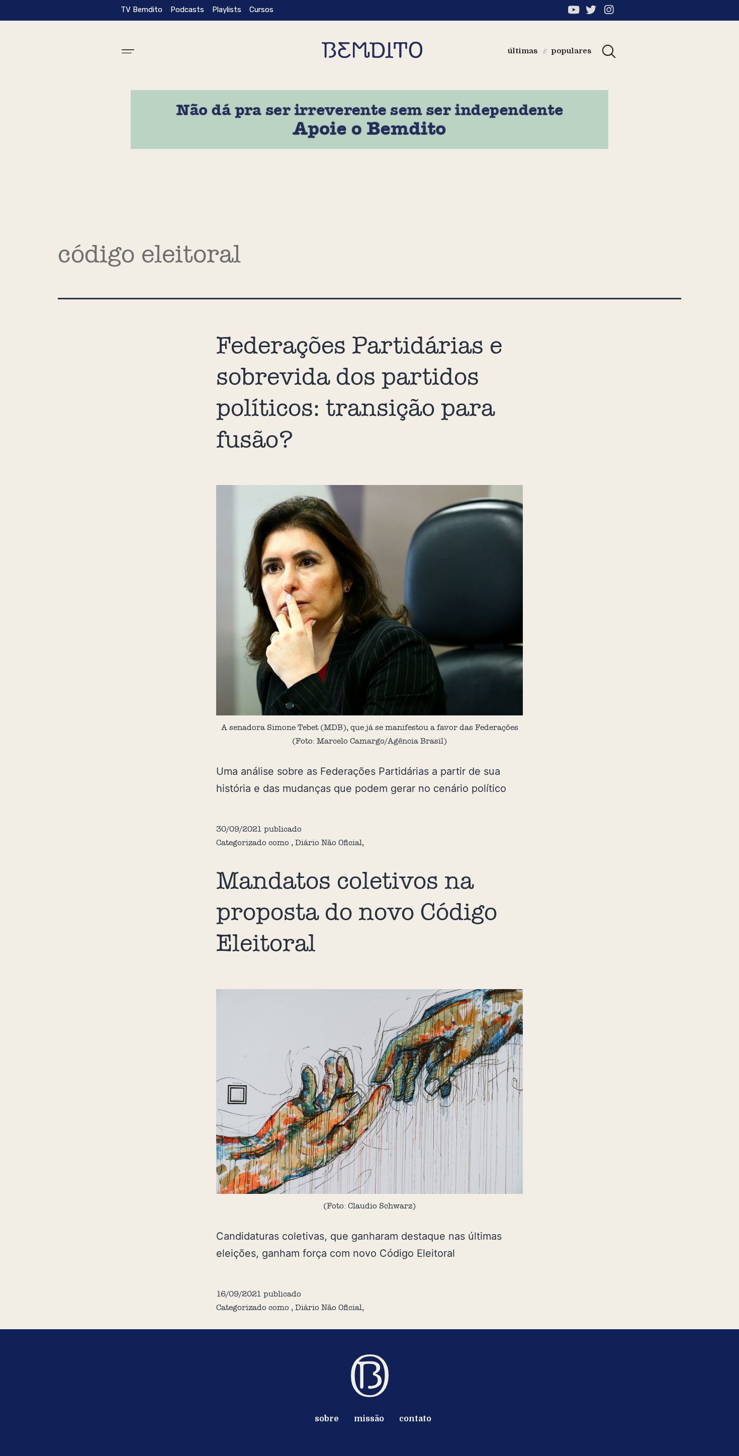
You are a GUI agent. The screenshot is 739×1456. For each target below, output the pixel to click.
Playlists (226, 9)
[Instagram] (608, 10)
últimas (523, 50)
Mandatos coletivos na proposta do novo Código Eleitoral (356, 911)
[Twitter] (591, 10)
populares (571, 50)
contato (415, 1418)
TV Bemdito (141, 9)
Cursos (261, 9)
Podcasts (187, 9)
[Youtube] (573, 10)
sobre (327, 1418)
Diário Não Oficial (328, 842)
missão (369, 1418)
